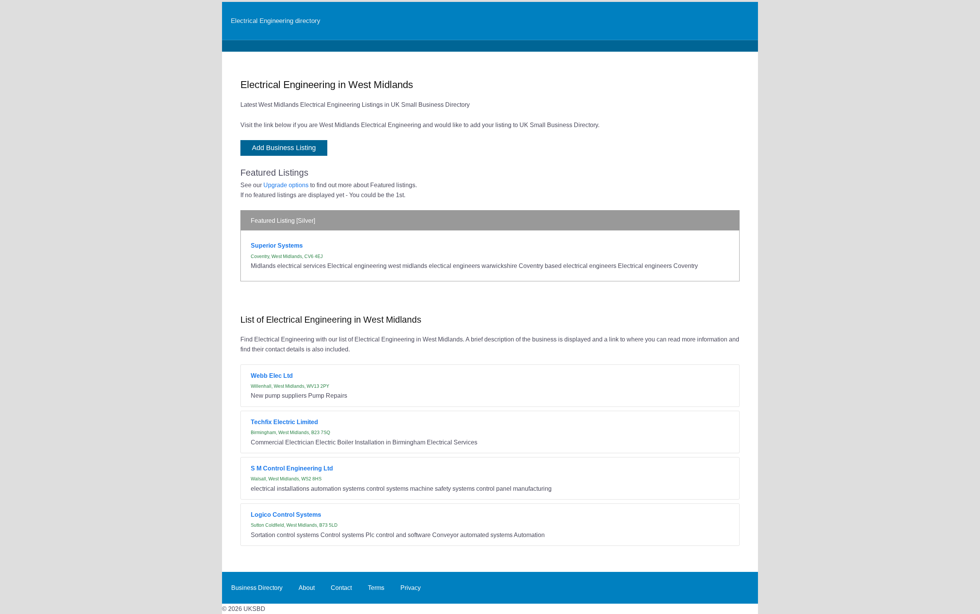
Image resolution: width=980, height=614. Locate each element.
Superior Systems (277, 245)
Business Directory (257, 587)
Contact (341, 587)
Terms (376, 587)
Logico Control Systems (286, 514)
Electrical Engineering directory (275, 20)
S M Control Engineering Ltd (292, 468)
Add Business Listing (284, 148)
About (307, 587)
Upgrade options (286, 184)
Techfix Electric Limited (284, 421)
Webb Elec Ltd (272, 375)
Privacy (410, 587)
